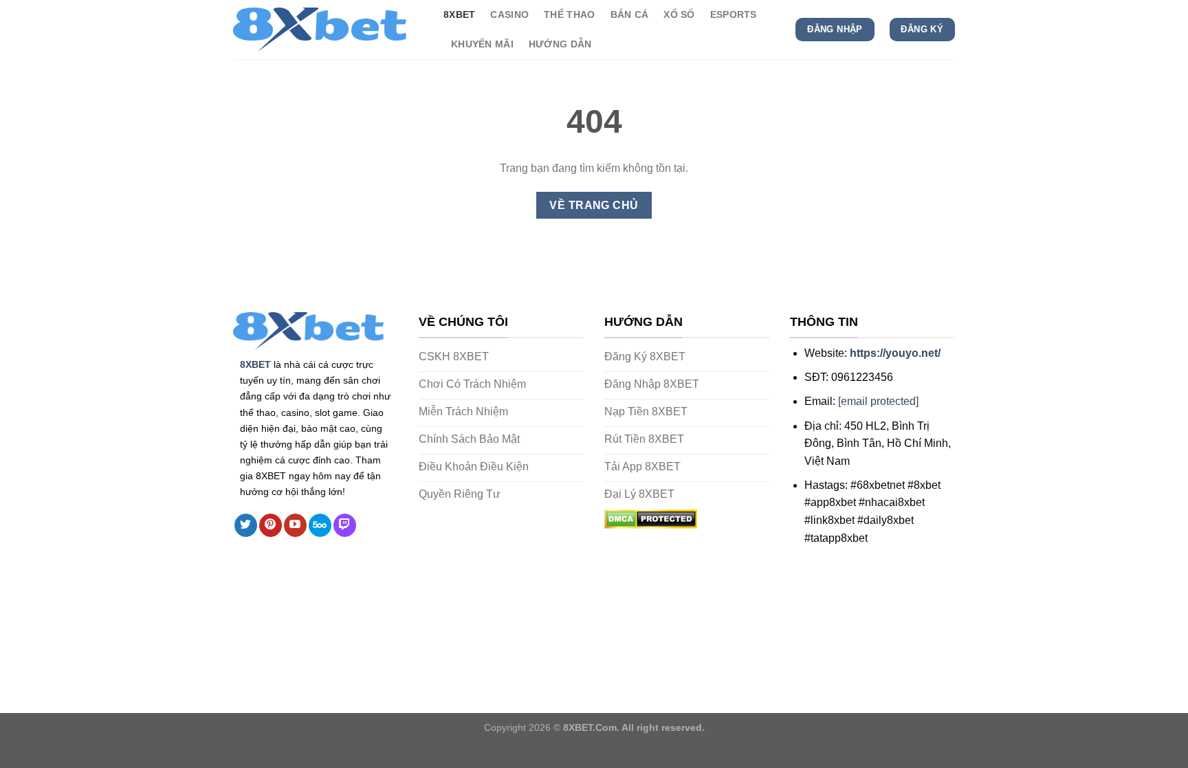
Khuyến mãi (482, 44)
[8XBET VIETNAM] (328, 30)
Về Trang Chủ (594, 205)
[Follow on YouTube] (295, 525)
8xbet (459, 14)
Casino (509, 14)
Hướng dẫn (560, 44)
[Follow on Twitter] (245, 525)
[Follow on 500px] (320, 525)
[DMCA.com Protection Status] (650, 518)
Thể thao (569, 14)
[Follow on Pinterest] (270, 525)
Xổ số (678, 14)
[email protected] (878, 401)
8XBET (255, 364)
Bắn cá (629, 14)
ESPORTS (733, 14)
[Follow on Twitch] (344, 525)
